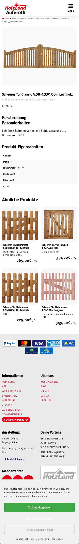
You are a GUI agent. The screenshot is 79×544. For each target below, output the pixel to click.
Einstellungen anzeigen (40, 529)
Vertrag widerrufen (16, 419)
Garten (21, 18)
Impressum (57, 538)
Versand (7, 405)
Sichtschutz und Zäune (35, 18)
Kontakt (45, 395)
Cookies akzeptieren (39, 507)
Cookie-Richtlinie (25, 538)
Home (6, 18)
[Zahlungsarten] (9, 343)
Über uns (46, 400)
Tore (48, 18)
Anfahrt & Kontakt (15, 459)
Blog (43, 386)
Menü (70, 11)
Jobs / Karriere (49, 381)
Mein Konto (9, 381)
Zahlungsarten (11, 409)
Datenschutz (42, 538)
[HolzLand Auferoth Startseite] (14, 8)
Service (45, 391)
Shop (14, 18)
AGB (4, 386)
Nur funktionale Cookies (39, 518)
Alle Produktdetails (45, 99)
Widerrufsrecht (11, 391)
